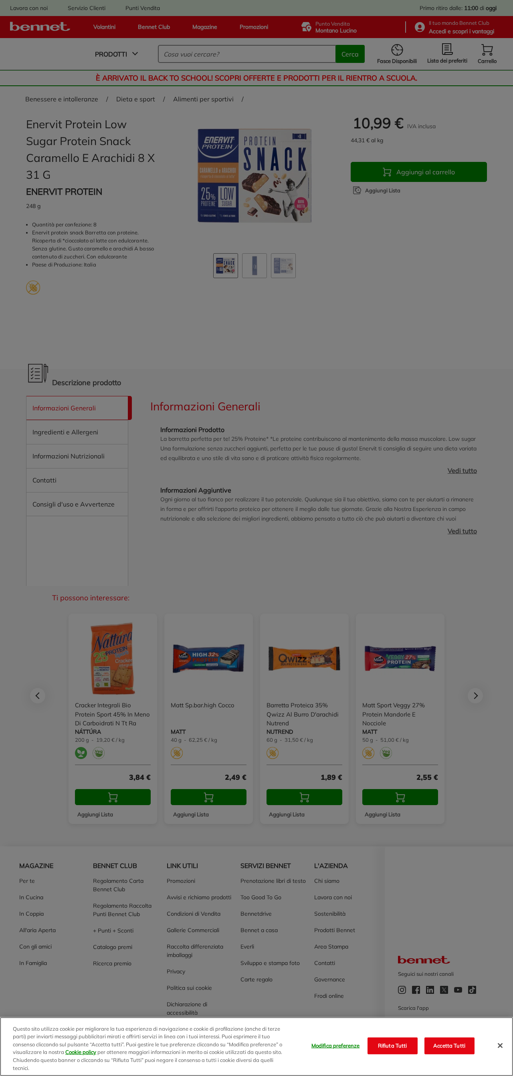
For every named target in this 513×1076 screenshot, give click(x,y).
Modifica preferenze (335, 1045)
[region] (256, 1046)
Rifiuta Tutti (392, 1045)
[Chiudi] (500, 1045)
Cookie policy (80, 1052)
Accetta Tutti (449, 1045)
